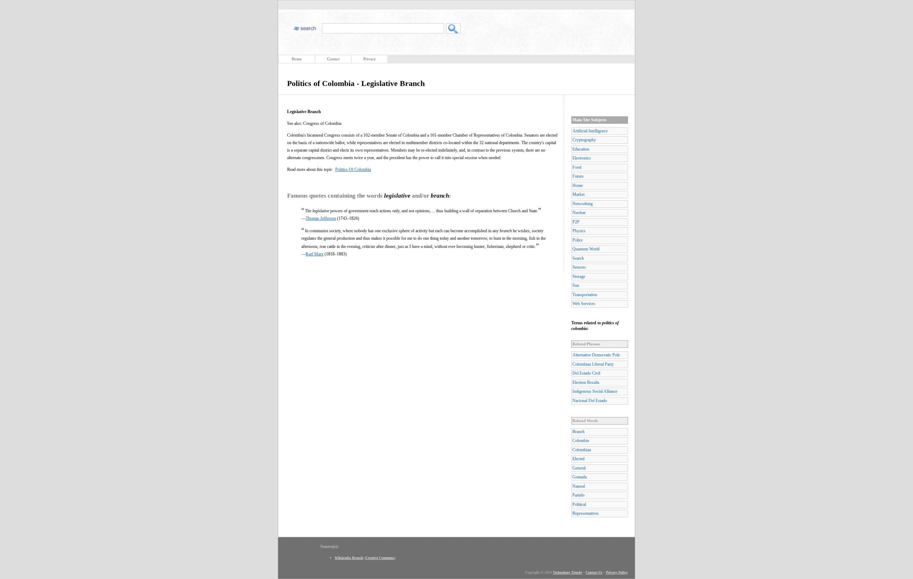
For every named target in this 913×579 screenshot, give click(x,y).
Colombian (581, 449)
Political (579, 504)
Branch (578, 431)
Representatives (585, 513)
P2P (576, 221)
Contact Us (594, 572)
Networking (582, 203)
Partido (578, 495)
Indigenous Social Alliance (594, 391)
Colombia (580, 440)
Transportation (584, 294)
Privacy (369, 59)
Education (580, 149)
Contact (333, 59)
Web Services (583, 303)
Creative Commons (380, 558)
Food (576, 167)
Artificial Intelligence (590, 130)
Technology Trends (567, 572)
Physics (579, 230)
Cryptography (584, 139)
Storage (578, 276)
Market (578, 194)
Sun (575, 285)
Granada (579, 476)
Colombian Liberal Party (593, 364)
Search (578, 258)
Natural (578, 486)
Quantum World (586, 249)
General (579, 468)
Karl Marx (314, 254)
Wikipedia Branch (349, 558)
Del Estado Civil (586, 373)
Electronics (581, 158)
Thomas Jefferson (321, 218)
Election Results (586, 382)
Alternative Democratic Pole (596, 354)
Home (297, 59)
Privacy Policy (617, 572)
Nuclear (579, 212)
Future (577, 176)
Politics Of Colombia (353, 169)
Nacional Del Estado (589, 400)
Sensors (579, 267)
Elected (578, 458)
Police (577, 240)
